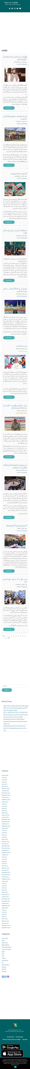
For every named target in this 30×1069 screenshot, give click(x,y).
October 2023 (5, 850)
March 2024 (5, 839)
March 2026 (5, 786)
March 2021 (5, 918)
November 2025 (6, 795)
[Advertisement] (15, 25)
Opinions (4, 967)
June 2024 (4, 832)
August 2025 (5, 801)
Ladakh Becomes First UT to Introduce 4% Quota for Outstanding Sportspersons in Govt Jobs (15, 728)
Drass (3, 940)
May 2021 (4, 914)
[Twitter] (5, 977)
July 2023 (4, 857)
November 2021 (6, 901)
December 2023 (6, 846)
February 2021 (5, 921)
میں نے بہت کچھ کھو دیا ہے (21, 345)
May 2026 (4, 782)
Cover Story (5, 938)
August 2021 (5, 907)
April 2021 (4, 916)
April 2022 (4, 890)
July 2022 (4, 883)
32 (5, 637)
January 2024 (5, 843)
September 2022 (6, 879)
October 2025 (5, 797)
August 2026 (5, 775)
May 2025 (4, 808)
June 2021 (4, 912)
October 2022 (5, 877)
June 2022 (4, 885)
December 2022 (6, 872)
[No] (28, 1063)
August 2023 (5, 854)
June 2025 (4, 806)
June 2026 (4, 779)
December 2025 (6, 793)
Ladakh (4, 958)
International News (6, 947)
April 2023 (4, 863)
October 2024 (5, 824)
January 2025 (5, 817)
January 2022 (5, 896)
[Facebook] (3, 977)
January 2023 (5, 870)
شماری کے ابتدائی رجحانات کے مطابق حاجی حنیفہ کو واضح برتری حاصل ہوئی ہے (15, 117)
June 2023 (4, 859)
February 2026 (5, 788)
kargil (3, 951)
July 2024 (4, 830)
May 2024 (4, 835)
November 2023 (6, 848)
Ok (15, 1066)
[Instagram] (8, 977)
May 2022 (4, 888)
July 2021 (4, 910)
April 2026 (4, 784)
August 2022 (5, 881)
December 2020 (6, 925)
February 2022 (5, 894)
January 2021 (5, 923)
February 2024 (5, 841)
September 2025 (6, 799)
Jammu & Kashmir (6, 949)
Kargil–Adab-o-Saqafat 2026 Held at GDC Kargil (15, 706)
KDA (3, 953)
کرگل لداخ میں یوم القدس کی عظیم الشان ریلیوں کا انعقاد (16, 525)
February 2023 (5, 868)
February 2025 (5, 815)
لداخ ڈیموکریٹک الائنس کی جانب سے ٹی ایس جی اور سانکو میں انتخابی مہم (15, 231)
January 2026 (5, 790)
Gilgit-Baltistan (5, 945)
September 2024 (6, 826)
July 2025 (4, 804)
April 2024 (4, 837)
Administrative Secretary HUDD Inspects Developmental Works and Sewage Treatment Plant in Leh (15, 721)
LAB (3, 956)
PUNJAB (4, 971)
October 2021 (5, 903)
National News (5, 965)
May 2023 (4, 861)
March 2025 (5, 812)
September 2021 (6, 905)
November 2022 (6, 874)
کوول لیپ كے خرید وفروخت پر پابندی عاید (19, 173)
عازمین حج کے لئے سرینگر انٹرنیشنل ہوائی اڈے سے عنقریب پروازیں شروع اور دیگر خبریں (15, 290)
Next (9, 637)
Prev (4, 636)
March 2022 (5, 892)
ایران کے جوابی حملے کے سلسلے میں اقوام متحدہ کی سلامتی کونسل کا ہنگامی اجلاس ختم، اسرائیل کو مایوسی (15, 466)
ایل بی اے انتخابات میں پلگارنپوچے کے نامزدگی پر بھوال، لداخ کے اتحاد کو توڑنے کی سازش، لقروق (15, 406)
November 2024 (6, 821)
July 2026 (4, 777)
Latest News (5, 960)
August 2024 (5, 828)
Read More (9, 165)
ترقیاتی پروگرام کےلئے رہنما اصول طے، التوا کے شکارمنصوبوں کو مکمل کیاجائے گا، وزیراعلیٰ (15, 58)
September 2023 (6, 852)
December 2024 (6, 819)
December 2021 (6, 899)
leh (2, 962)
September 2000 (6, 927)
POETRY (4, 969)
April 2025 (4, 810)
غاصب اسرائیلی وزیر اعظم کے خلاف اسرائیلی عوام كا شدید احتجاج (15, 580)
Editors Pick (5, 942)
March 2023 (5, 865)
